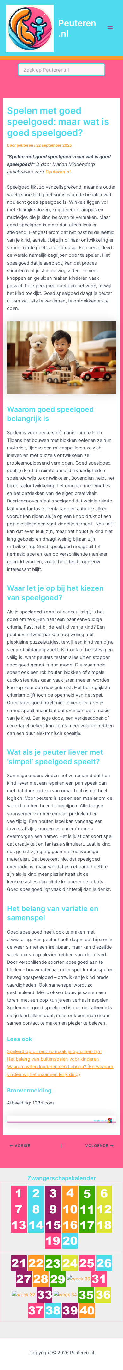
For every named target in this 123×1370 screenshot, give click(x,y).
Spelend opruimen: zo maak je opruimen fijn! (54, 1051)
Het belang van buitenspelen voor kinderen (53, 1059)
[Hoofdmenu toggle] (110, 28)
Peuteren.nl (77, 28)
